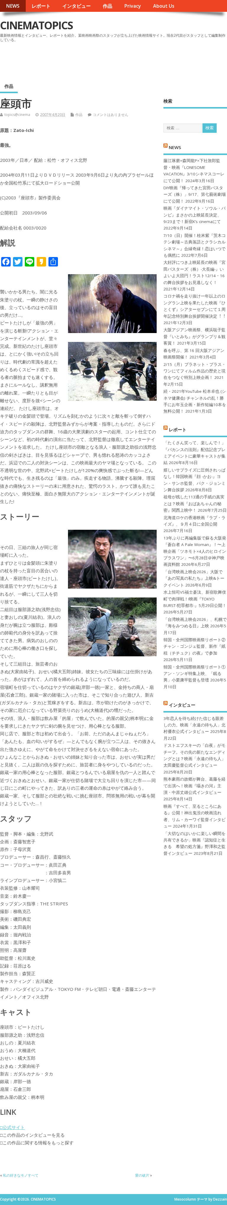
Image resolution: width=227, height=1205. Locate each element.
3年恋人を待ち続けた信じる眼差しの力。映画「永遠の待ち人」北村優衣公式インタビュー (194, 725)
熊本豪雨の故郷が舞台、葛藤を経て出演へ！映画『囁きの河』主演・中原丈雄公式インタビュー (194, 785)
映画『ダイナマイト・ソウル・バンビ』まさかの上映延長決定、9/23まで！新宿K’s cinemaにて (194, 215)
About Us (163, 6)
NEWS (13, 6)
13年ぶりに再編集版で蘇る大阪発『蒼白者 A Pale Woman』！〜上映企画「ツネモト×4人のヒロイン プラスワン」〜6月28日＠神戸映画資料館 (194, 551)
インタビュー (76, 6)
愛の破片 (142, 1175)
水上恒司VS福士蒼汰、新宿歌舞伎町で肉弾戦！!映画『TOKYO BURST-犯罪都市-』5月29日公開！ (194, 598)
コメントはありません (110, 114)
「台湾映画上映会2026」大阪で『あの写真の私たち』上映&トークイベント (193, 578)
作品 (107, 6)
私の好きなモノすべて (20, 1175)
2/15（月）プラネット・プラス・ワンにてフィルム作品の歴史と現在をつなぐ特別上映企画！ (194, 371)
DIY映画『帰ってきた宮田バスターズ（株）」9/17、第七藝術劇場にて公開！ (194, 194)
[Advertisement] (114, 60)
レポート (41, 6)
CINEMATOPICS (36, 25)
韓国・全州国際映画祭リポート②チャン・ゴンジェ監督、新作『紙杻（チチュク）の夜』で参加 (194, 646)
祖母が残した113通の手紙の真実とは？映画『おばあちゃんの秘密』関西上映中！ (193, 503)
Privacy (132, 6)
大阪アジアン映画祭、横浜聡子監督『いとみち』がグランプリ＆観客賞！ (194, 336)
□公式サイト (12, 1127)
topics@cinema (17, 114)
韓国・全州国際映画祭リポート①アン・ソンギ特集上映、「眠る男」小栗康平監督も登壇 (194, 673)
